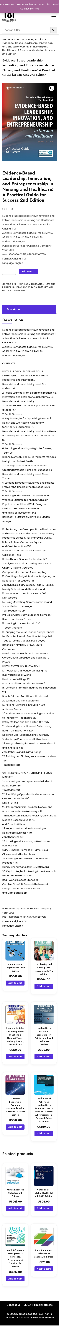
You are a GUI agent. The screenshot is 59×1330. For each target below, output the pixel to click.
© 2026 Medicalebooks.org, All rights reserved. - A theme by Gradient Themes (29, 1315)
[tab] (29, 309)
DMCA (27, 1305)
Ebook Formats (43, 1305)
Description (14, 309)
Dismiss (34, 8)
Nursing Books (21, 287)
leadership (19, 290)
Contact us (13, 1305)
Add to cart (28, 271)
